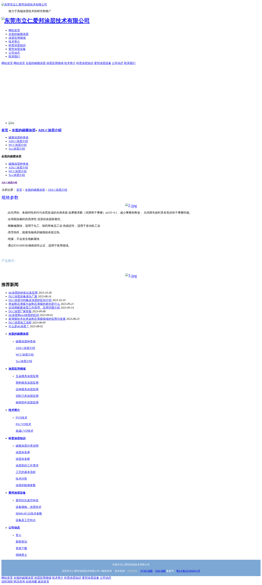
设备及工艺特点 (26, 520)
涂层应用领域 (17, 37)
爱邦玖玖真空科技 (27, 500)
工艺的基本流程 (26, 472)
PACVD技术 (23, 424)
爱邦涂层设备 (17, 49)
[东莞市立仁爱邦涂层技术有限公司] (24, 4)
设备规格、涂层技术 (28, 506)
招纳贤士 (21, 554)
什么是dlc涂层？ (19, 326)
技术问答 (21, 478)
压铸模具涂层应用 (27, 389)
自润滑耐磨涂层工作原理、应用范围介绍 (34, 307)
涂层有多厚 (23, 452)
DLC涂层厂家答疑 (20, 311)
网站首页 (14, 30)
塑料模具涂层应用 (27, 382)
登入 (18, 535)
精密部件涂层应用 (27, 402)
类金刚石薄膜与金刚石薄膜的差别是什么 (34, 303)
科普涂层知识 (17, 45)
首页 (4, 130)
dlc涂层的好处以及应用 (23, 292)
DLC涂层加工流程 (20, 322)
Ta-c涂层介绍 (17, 148)
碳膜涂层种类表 (19, 137)
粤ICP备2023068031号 (188, 571)
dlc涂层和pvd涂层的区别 (24, 315)
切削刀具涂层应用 (27, 395)
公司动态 (14, 52)
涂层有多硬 (23, 458)
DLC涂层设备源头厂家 (23, 296)
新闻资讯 (21, 541)
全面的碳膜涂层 (19, 34)
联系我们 (14, 56)
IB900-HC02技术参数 (29, 513)
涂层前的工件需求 (27, 465)
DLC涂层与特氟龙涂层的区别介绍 (30, 300)
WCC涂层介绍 (18, 144)
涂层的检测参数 (26, 485)
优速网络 (132, 571)
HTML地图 (146, 571)
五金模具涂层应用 (27, 376)
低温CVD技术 (24, 430)
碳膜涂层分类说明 (27, 445)
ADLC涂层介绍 (49, 130)
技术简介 (14, 41)
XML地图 (160, 571)
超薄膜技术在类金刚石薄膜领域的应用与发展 (37, 318)
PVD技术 (21, 417)
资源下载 (21, 548)
